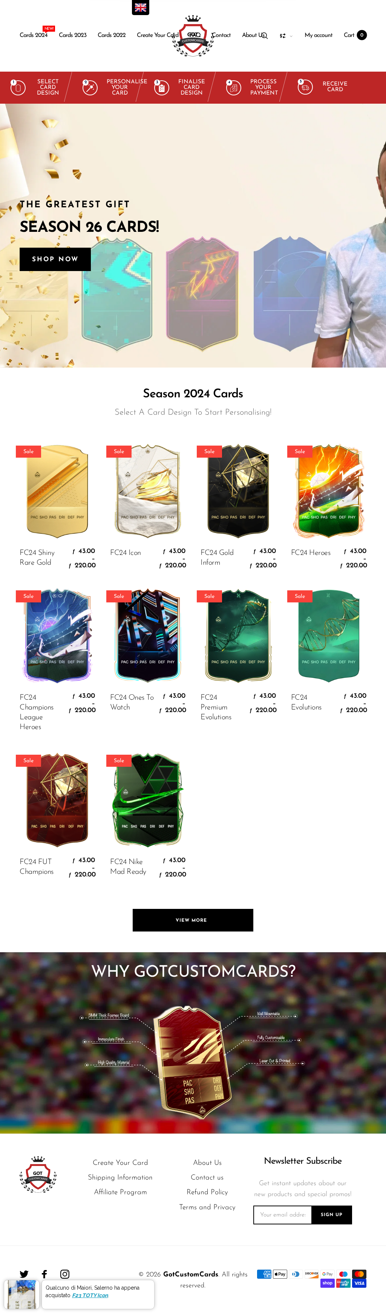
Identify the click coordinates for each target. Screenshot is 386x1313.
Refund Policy (207, 1192)
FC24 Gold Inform (217, 558)
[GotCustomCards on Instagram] (64, 1274)
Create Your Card (157, 35)
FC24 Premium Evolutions (216, 707)
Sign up (332, 1215)
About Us (253, 35)
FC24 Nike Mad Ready (128, 867)
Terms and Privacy (207, 1207)
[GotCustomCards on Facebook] (44, 1274)
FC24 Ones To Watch (131, 702)
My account (318, 35)
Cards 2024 (33, 33)
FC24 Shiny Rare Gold (37, 558)
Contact (221, 35)
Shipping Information (120, 1177)
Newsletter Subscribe (303, 1161)
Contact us (207, 1177)
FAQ (195, 35)
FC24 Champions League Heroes (37, 712)
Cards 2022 (112, 35)
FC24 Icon (125, 553)
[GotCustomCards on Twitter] (24, 1274)
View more (193, 920)
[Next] (365, 235)
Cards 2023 (72, 35)
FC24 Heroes (311, 553)
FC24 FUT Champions (37, 867)
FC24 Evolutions (306, 702)
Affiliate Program (120, 1192)
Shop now (55, 259)
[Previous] (21, 235)
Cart (353, 35)
